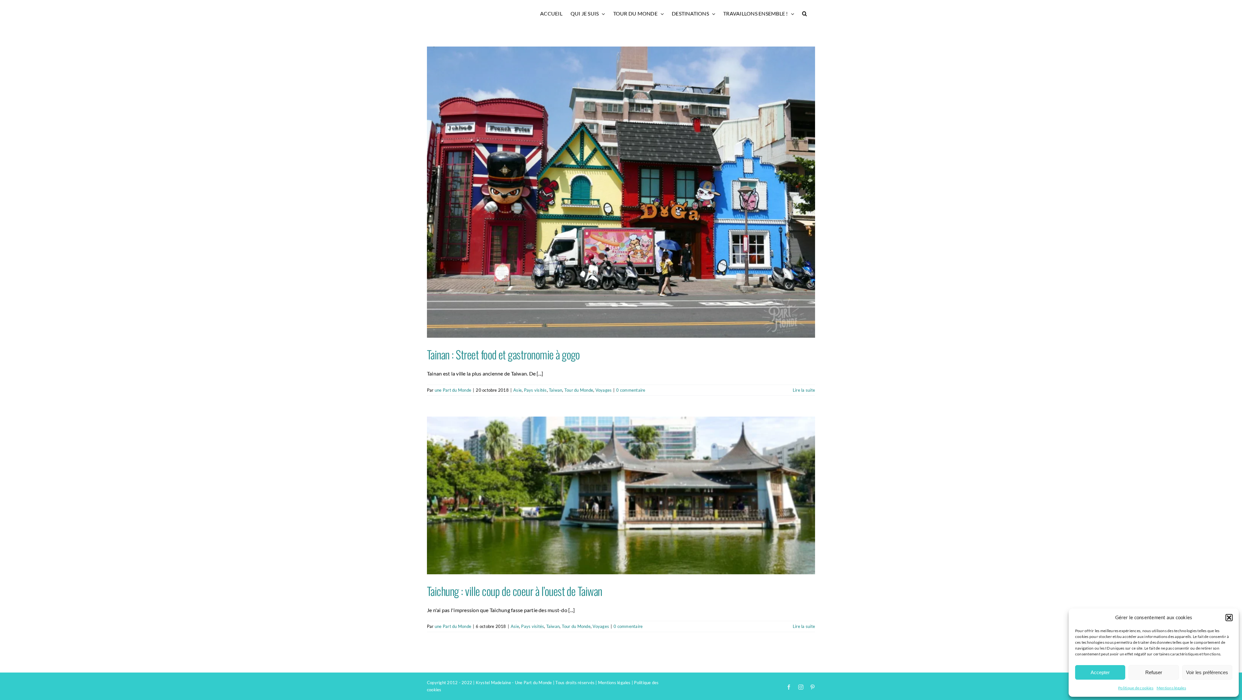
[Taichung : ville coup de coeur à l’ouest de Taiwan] (621, 495)
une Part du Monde (453, 390)
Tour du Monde (578, 390)
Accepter (1100, 672)
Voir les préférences (1207, 672)
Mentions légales (1171, 687)
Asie (517, 390)
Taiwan (555, 390)
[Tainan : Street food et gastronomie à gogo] (621, 192)
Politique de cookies (1135, 687)
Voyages (603, 390)
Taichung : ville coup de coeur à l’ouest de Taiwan (514, 590)
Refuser (1153, 672)
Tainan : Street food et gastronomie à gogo (503, 354)
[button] (1229, 617)
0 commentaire (630, 390)
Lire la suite (804, 390)
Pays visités (535, 390)
